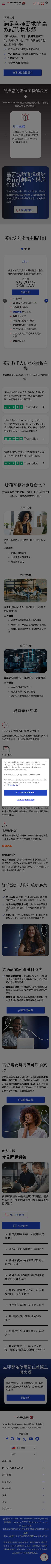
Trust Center (13, 785)
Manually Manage (25, 800)
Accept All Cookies (25, 793)
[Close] (46, 761)
